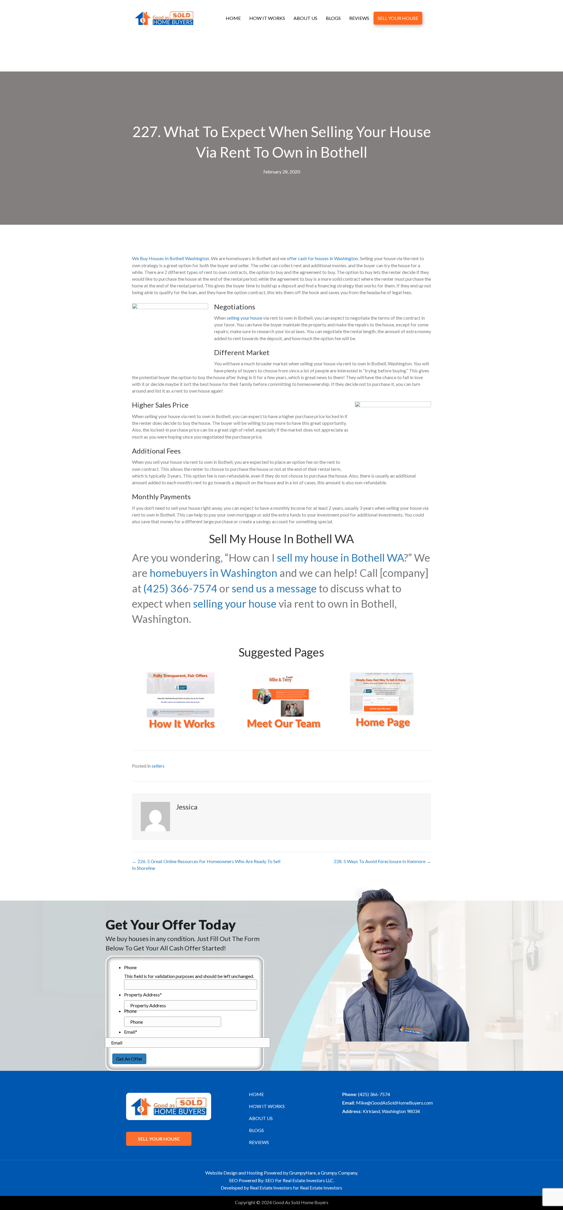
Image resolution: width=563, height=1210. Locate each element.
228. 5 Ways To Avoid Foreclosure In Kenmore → (382, 861)
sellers (158, 765)
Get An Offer (129, 1058)
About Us (305, 18)
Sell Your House (398, 18)
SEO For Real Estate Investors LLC (299, 1180)
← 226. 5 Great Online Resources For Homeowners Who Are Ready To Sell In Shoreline (206, 864)
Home (233, 18)
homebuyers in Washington (213, 572)
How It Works (267, 18)
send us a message (274, 588)
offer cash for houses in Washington (322, 258)
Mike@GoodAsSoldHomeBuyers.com (394, 1102)
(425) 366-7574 (180, 588)
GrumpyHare (302, 1172)
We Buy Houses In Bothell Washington (170, 258)
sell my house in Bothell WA (340, 557)
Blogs (333, 18)
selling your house (244, 318)
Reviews (359, 18)
